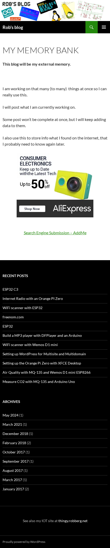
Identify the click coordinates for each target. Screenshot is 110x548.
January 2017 (13, 489)
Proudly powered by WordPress (24, 542)
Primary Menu (104, 27)
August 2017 (13, 470)
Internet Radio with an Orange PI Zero (33, 298)
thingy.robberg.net (72, 521)
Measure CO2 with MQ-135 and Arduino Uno (39, 381)
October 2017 (14, 452)
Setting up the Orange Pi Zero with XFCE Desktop (42, 363)
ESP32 (8, 326)
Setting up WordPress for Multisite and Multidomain (44, 354)
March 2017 (12, 480)
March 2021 (12, 424)
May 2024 (10, 415)
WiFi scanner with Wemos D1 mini (30, 344)
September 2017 (16, 461)
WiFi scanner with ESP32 (22, 308)
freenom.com (13, 317)
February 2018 (14, 443)
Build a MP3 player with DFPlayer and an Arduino (42, 335)
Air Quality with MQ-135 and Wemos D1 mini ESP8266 (47, 372)
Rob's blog (13, 27)
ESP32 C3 (10, 289)
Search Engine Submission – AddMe (55, 232)
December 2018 (15, 433)
